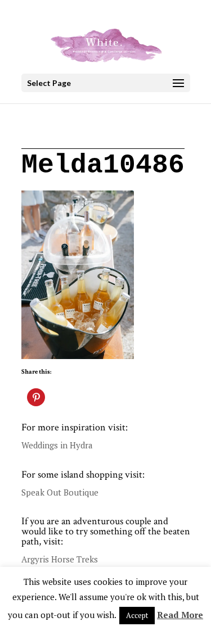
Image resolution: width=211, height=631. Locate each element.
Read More (180, 614)
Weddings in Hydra (57, 445)
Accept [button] (137, 615)
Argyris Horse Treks (59, 559)
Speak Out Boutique (59, 492)
